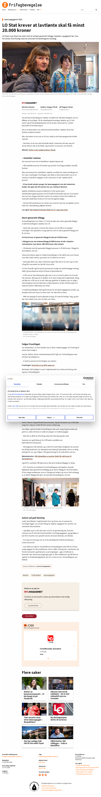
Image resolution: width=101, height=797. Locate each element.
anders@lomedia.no (46, 110)
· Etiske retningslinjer (82, 765)
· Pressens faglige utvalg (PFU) (51, 790)
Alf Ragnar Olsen (66, 107)
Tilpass (49, 417)
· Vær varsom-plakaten (48, 788)
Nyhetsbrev (24, 10)
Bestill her (42, 768)
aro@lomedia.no (64, 110)
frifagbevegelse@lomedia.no (12, 756)
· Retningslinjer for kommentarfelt (87, 767)
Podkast (32, 10)
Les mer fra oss (33, 605)
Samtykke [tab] (17, 384)
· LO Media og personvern (83, 774)
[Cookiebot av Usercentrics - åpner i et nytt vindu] (84, 378)
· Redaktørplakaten (47, 786)
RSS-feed (42, 762)
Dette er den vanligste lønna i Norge (42, 150)
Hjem (4, 10)
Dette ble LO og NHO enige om (43, 365)
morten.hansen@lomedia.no (30, 110)
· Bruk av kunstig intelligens (84, 770)
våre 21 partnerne (18, 394)
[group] (50, 645)
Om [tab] (84, 384)
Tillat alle (79, 417)
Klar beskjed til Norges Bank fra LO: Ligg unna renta (49, 210)
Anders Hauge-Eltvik (49, 107)
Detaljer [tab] (39, 384)
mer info (15, 406)
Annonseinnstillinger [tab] (61, 384)
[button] (74, 645)
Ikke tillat (22, 417)
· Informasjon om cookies (83, 772)
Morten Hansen (28, 107)
